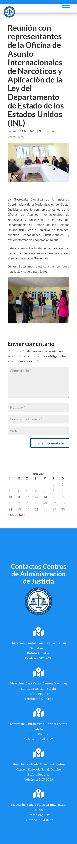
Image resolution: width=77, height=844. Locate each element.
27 (36, 509)
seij (15, 131)
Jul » (22, 515)
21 (45, 503)
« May (12, 515)
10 (10, 497)
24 (10, 509)
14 (45, 497)
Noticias (44, 131)
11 (19, 497)
